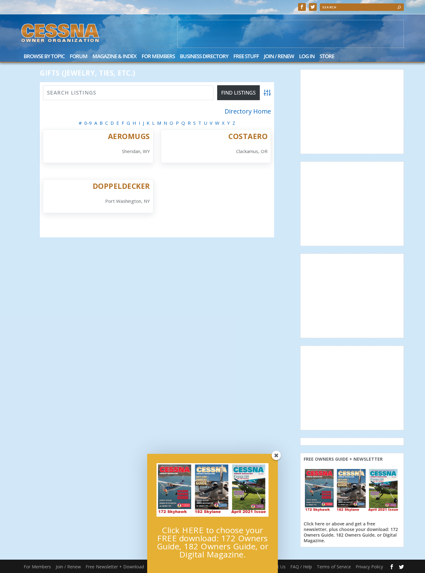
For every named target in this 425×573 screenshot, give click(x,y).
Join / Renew (279, 57)
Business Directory (204, 57)
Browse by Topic (44, 57)
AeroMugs (129, 136)
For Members (158, 57)
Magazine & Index (114, 57)
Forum (78, 57)
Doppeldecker (121, 186)
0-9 (88, 123)
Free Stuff (246, 57)
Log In (307, 57)
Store (327, 57)
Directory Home (248, 111)
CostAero (248, 136)
